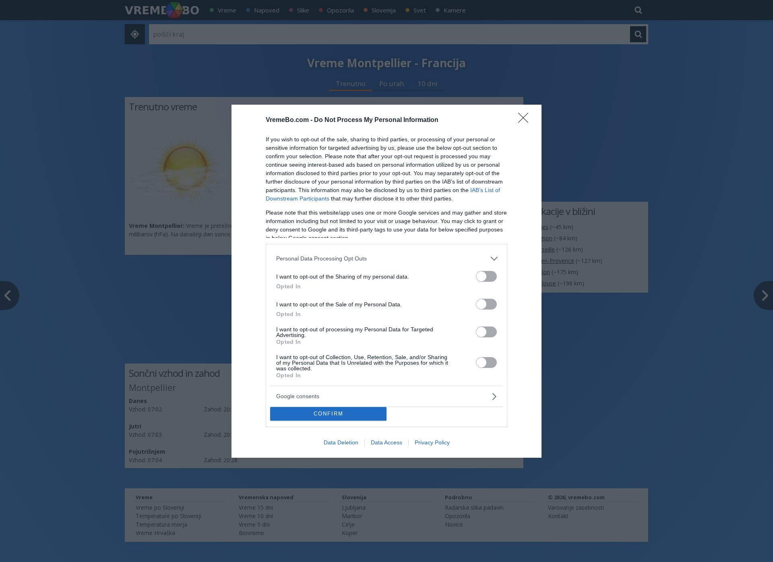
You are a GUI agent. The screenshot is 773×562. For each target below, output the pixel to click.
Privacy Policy (432, 442)
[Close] (525, 120)
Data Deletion (341, 442)
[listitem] (386, 258)
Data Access (386, 442)
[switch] (486, 276)
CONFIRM (328, 414)
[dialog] (386, 281)
